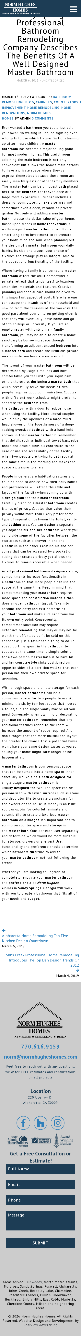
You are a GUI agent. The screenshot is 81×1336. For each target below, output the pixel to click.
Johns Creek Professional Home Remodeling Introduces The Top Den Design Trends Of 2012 (42, 960)
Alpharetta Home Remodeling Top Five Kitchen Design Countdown (35, 938)
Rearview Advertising (41, 1325)
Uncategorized (53, 80)
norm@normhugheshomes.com (40, 1056)
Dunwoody (34, 1282)
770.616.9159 (40, 1046)
